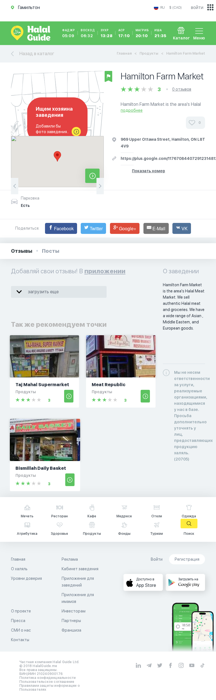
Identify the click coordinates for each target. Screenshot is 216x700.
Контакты (20, 640)
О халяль (19, 569)
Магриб (142, 33)
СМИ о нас (21, 630)
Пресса (18, 620)
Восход (88, 33)
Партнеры (71, 620)
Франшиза (71, 630)
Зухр (107, 33)
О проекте (21, 611)
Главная (124, 53)
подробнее (132, 110)
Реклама (70, 559)
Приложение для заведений (78, 581)
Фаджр (68, 33)
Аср (124, 33)
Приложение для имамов (78, 598)
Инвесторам (74, 611)
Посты (50, 251)
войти (197, 7)
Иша (160, 33)
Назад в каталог (36, 53)
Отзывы (21, 251)
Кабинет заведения (80, 569)
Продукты (149, 53)
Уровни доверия (26, 578)
